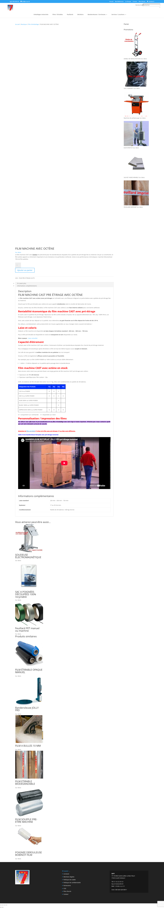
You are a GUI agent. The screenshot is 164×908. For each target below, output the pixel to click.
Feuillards (70, 14)
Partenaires (67, 885)
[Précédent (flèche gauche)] (1, 907)
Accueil (111, 1)
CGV (64, 888)
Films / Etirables (57, 14)
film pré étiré (30, 431)
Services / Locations (118, 14)
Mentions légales (68, 877)
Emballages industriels (41, 14)
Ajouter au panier (24, 270)
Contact (135, 1)
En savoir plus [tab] (21, 283)
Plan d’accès (142, 1)
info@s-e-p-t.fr (120, 886)
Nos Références (119, 1)
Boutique (24, 24)
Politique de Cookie (69, 880)
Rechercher (139, 5)
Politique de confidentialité (72, 882)
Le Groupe (128, 1)
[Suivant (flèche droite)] (2, 907)
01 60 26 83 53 (15, 1)
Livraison (66, 874)
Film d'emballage (33, 24)
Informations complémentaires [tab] (27, 286)
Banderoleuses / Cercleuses (96, 14)
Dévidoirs (80, 14)
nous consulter (33, 338)
